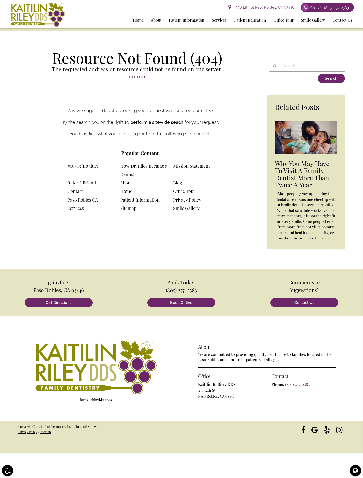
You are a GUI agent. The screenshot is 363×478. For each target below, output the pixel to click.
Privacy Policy (187, 200)
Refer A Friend (81, 183)
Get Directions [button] (59, 302)
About (126, 183)
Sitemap (128, 208)
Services (75, 208)
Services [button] (219, 20)
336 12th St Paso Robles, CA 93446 (264, 7)
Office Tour (184, 191)
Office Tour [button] (284, 20)
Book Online (181, 302)
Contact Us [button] (342, 20)
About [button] (156, 20)
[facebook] (303, 429)
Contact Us (304, 302)
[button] (7, 470)
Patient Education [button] (250, 20)
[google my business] (314, 429)
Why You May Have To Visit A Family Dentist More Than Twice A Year (302, 174)
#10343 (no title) (82, 166)
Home (126, 191)
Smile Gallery (186, 208)
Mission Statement (191, 166)
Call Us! (329, 8)
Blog (177, 183)
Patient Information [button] (186, 20)
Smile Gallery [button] (313, 20)
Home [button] (138, 20)
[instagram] (339, 429)
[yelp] (327, 429)
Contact (75, 191)
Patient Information (140, 200)
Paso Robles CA (82, 200)
